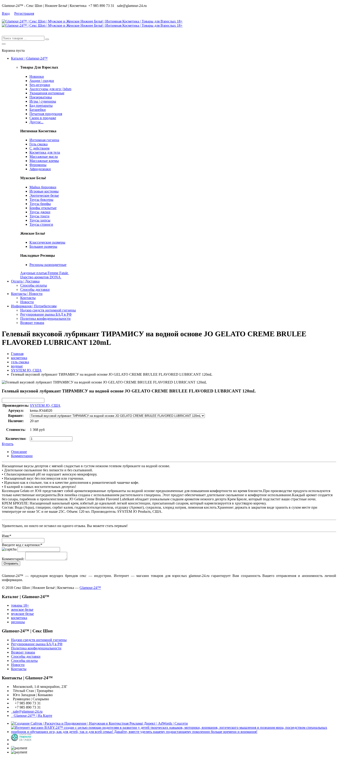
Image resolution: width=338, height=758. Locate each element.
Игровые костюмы (44, 191)
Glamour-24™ (90, 588)
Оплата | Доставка (25, 281)
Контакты (28, 298)
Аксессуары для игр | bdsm (50, 89)
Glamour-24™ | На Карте (31, 716)
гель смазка (20, 362)
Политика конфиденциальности (45, 318)
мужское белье (22, 614)
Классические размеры (47, 242)
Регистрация (24, 13)
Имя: (6, 536)
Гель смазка (38, 144)
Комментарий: (13, 559)
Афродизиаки (40, 169)
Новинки (36, 76)
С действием (39, 148)
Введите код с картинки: (22, 545)
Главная (17, 354)
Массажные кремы (44, 161)
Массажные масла (43, 157)
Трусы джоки (39, 212)
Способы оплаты (33, 285)
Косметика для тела (44, 152)
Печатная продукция (45, 114)
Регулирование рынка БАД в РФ (46, 314)
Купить (7, 444)
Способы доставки (35, 289)
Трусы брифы (40, 204)
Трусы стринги (41, 224)
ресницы (18, 622)
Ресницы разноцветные (47, 265)
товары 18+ (20, 605)
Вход (6, 13)
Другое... (36, 122)
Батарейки (37, 110)
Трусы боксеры (41, 200)
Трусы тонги (39, 216)
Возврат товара (32, 323)
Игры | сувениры (42, 101)
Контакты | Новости (27, 294)
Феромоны (37, 165)
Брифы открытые (43, 208)
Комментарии (22, 456)
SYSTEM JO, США (26, 370)
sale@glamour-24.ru (27, 711)
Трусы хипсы (39, 220)
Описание (19, 452)
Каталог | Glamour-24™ (29, 58)
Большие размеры (43, 246)
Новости (27, 302)
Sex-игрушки (39, 85)
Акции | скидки (41, 81)
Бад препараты (41, 105)
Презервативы (40, 97)
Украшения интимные (46, 93)
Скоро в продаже (42, 118)
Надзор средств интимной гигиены (48, 310)
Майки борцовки (42, 187)
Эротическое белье (44, 195)
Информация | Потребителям (34, 306)
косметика (19, 358)
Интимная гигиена (44, 140)
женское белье (22, 609)
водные (17, 366)
